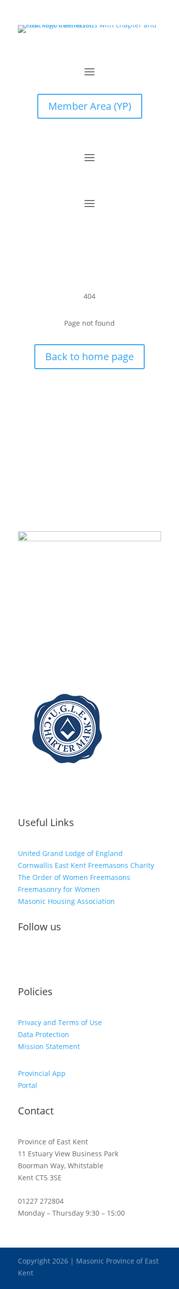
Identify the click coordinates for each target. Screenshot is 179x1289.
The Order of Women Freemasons (74, 877)
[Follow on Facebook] (26, 960)
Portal (27, 1085)
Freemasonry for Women (59, 889)
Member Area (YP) (89, 106)
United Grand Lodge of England (70, 853)
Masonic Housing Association (66, 901)
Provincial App (42, 1073)
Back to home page (89, 356)
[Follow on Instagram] (46, 960)
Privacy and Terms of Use (60, 1022)
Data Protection (43, 1034)
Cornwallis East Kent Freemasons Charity (86, 865)
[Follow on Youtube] (66, 960)
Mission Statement (49, 1046)
